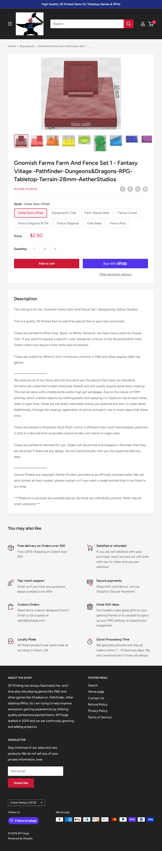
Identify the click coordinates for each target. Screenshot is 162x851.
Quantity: (21, 249)
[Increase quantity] (55, 249)
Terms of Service (100, 717)
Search (93, 685)
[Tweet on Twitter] (137, 189)
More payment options (115, 274)
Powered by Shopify (20, 838)
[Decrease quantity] (34, 249)
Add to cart (47, 263)
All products (27, 46)
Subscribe (21, 783)
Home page (96, 691)
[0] (150, 23)
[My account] (143, 24)
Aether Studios (25, 189)
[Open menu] (10, 23)
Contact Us (96, 698)
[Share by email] (145, 189)
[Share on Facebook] (122, 189)
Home (12, 46)
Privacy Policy (97, 711)
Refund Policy (97, 704)
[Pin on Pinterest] (130, 189)
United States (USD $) (23, 802)
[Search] (129, 24)
